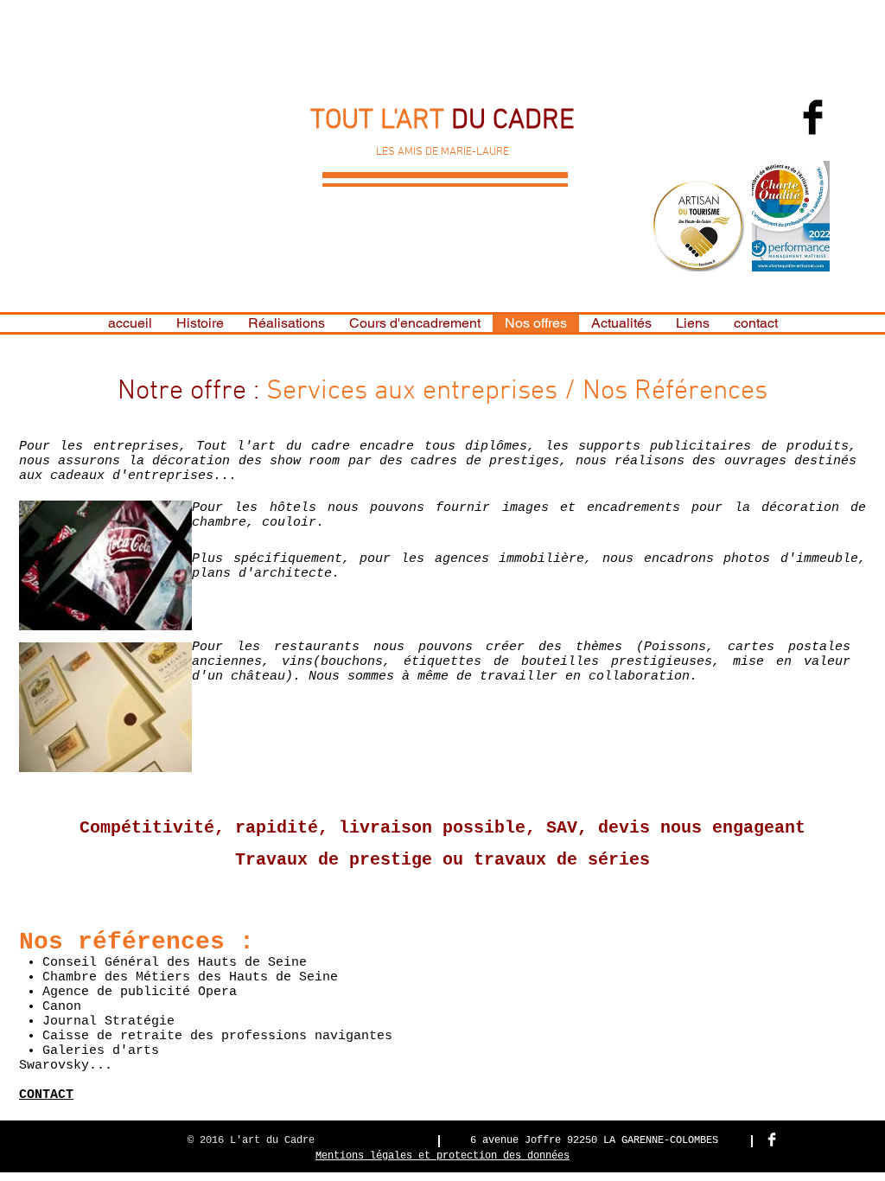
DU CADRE (513, 121)
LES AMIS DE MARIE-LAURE (442, 152)
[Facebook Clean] (772, 1139)
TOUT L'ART (380, 121)
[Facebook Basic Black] (813, 117)
